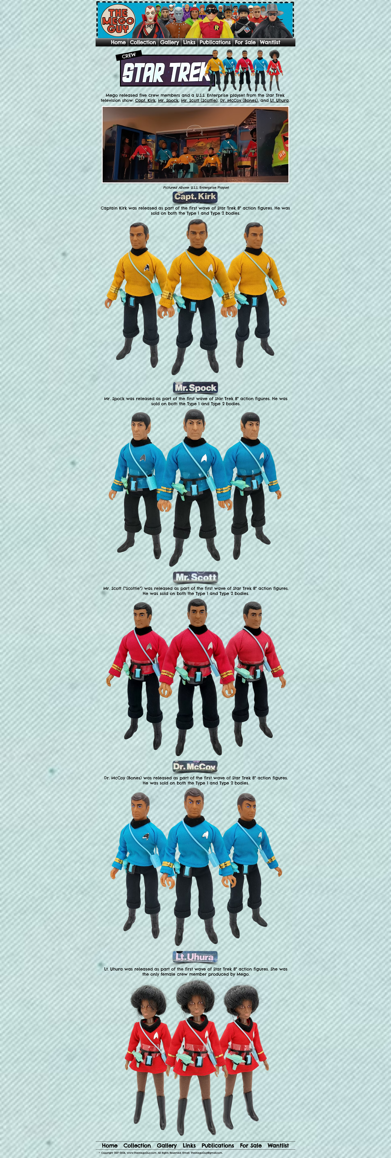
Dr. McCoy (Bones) (239, 100)
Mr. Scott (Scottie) (199, 100)
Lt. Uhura (279, 100)
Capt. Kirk (145, 100)
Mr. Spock (168, 100)
